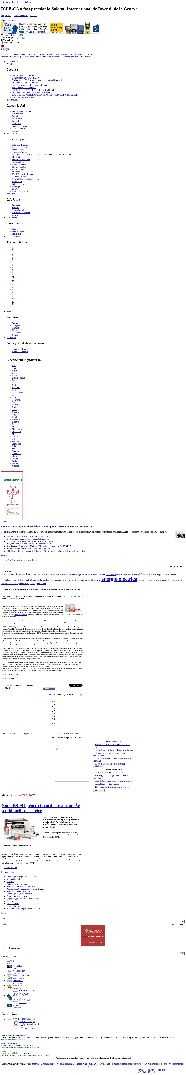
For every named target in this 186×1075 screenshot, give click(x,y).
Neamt (15, 436)
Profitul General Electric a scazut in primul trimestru (29, 548)
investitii (136, 574)
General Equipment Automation (25, 179)
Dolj (14, 407)
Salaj (14, 446)
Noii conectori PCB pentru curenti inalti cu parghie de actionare (39, 80)
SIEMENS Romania (21, 159)
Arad (14, 368)
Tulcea (15, 458)
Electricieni (11, 337)
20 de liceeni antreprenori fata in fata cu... (112, 787)
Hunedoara (17, 419)
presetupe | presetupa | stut (23, 97)
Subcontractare (13, 903)
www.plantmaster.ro (153, 1064)
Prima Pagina (12, 61)
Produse (10, 64)
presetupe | (17, 1005)
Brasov (15, 383)
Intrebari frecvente (71, 57)
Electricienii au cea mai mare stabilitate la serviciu (28, 539)
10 (55, 723)
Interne (24, 54)
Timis (14, 456)
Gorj (14, 414)
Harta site (161, 1070)
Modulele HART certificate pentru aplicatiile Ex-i (33, 92)
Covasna (15, 402)
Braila (14, 385)
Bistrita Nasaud (18, 378)
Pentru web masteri (146, 1070)
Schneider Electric (20, 145)
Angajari (15, 328)
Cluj (14, 397)
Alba (14, 365)
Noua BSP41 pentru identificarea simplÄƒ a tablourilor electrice (41, 808)
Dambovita (17, 405)
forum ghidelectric (11, 2)
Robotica (10, 881)
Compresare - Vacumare (17, 896)
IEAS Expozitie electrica (22, 174)
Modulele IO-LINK (21, 975)
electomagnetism (17, 583)
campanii (85, 580)
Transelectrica (18, 162)
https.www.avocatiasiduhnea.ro (45, 1064)
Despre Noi (6, 15)
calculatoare (18, 980)
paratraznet (55, 580)
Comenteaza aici (8, 678)
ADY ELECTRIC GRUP (24, 1019)
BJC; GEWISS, (26, 1000)
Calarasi (15, 395)
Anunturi (10, 311)
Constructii (16, 123)
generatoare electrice (20, 615)
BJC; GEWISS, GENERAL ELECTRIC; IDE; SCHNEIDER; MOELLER (45, 95)
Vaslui (14, 461)
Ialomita (15, 422)
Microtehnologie (14, 879)
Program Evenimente (10, 57)
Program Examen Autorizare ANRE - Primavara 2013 (30, 536)
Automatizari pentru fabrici (18, 891)
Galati (14, 409)
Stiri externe (17, 234)
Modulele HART (20, 995)
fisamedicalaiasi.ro (67, 1064)
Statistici (15, 207)
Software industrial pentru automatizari (23, 908)
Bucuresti (16, 387)
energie (38, 629)
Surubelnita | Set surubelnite (24, 87)
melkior (126, 1064)
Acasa (3, 54)
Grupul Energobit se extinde (107, 784)
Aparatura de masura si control (10, 1043)
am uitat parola (178, 924)
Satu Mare (16, 444)
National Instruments (21, 176)
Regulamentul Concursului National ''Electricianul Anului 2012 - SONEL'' (39, 546)
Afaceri (15, 131)
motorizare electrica (165, 580)
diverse (153, 574)
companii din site (32, 1028)
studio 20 (92, 1064)
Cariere (15, 215)
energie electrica (119, 579)
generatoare (85, 574)
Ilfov (14, 427)
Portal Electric (24, 1064)
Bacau (14, 373)
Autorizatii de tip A (20, 349)
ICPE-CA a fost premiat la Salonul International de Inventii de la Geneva (60, 54)
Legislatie (16, 205)
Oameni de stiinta (19, 210)
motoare (75, 574)
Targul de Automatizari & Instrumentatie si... (114, 750)
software (50, 574)
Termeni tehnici (13, 236)
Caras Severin (18, 392)
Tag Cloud (6, 571)
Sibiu (14, 449)
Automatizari (17, 114)
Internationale (18, 231)
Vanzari (15, 323)
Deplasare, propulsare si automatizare (23, 898)
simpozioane (6, 580)
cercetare (5, 583)
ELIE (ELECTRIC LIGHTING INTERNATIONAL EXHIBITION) (42, 154)
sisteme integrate (98, 574)
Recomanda (49, 689)
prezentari (16, 580)
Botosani (16, 380)
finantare (145, 574)
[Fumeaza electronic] (12, 519)
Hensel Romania (19, 164)
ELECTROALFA (20, 147)
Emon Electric (18, 150)
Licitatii (15, 330)
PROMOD (17, 157)
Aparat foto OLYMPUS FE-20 (25, 78)
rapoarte (142, 580)
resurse (119, 574)
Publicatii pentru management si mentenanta (25, 889)
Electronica (17, 118)
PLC (13, 574)
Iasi (13, 424)
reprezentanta (40, 574)
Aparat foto (18, 966)
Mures (14, 434)
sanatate (179, 580)
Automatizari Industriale (17, 884)
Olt (13, 439)
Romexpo (16, 186)
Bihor (14, 375)
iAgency (3, 1051)
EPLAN (15, 189)
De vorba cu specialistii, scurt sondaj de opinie (23, 560)
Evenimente (14, 54)
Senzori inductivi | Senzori (23, 75)
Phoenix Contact (19, 167)
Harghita (15, 417)
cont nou (5, 924)
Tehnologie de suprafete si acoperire (22, 876)
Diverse (15, 335)
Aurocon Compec (19, 152)
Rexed (94, 1066)
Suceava (15, 451)
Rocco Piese (81, 1064)
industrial (5, 574)
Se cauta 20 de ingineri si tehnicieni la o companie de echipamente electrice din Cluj (47, 526)
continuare (41, 583)
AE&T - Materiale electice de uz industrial (13, 1035)
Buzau (15, 390)
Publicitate (85, 57)
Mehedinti (16, 431)
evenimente (171, 574)
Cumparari (16, 325)
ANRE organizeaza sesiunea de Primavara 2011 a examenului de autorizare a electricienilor (46, 551)
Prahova (15, 441)
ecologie (150, 579)
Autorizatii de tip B (20, 351)
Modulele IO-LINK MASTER (25, 82)
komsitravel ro (137, 1064)
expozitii (161, 574)
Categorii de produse (10, 872)
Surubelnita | (18, 985)
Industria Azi (12, 100)
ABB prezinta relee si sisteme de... (109, 772)
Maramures (17, 429)
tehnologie (96, 580)
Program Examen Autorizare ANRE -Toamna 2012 (29, 544)
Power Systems (18, 169)
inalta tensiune (44, 580)
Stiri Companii (13, 133)
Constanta (16, 400)
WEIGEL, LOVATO (28, 990)
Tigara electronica (19, 126)
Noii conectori (19, 971)
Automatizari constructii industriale (21, 886)
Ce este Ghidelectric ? (31, 57)
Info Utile (11, 194)
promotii (64, 580)
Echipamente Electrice (21, 111)
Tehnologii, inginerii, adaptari (19, 894)
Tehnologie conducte (16, 906)
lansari (32, 583)
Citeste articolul (10, 867)
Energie (15, 116)
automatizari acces (29, 580)
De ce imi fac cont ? (51, 57)
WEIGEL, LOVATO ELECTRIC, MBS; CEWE (33, 90)
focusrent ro (117, 1064)
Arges (14, 370)
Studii (4, 556)
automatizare (74, 580)
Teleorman (16, 453)
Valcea (15, 463)
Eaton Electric (18, 184)
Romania (111, 574)
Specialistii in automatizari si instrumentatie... (114, 781)
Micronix (16, 172)
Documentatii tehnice (21, 212)
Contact (33, 15)
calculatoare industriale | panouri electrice (29, 85)
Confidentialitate (21, 15)
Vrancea (15, 466)
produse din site (8, 1012)
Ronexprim (17, 181)
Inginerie (16, 121)
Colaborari (16, 333)
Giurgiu (15, 412)
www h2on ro (104, 1064)
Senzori (16, 961)
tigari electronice (28, 2)
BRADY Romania (20, 191)
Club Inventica (18, 128)
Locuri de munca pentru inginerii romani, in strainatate (30, 541)
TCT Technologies (27, 1021)
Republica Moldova (62, 574)
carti (27, 583)
